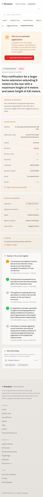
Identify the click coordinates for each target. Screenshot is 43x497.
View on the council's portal (17, 187)
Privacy (4, 478)
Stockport (5, 460)
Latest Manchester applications (20, 58)
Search (4, 429)
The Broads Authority (9, 452)
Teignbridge (6, 456)
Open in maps (12, 245)
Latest (4, 20)
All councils (6, 463)
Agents (38, 20)
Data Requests (7, 482)
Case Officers (28, 20)
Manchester (20, 4)
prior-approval (10, 365)
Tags (3, 425)
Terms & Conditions (9, 474)
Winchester (6, 448)
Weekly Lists (14, 20)
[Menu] (39, 9)
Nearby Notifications (9, 433)
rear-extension (23, 365)
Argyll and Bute (7, 444)
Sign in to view (33, 203)
